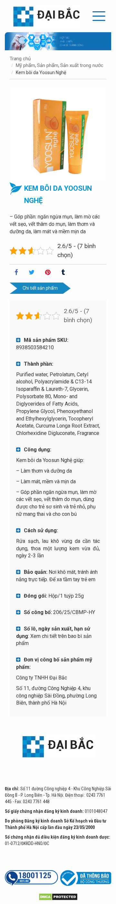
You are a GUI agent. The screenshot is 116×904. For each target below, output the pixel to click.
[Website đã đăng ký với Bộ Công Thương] (84, 878)
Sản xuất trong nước (81, 65)
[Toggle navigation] (99, 16)
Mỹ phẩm (25, 65)
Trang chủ (20, 59)
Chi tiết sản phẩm (40, 288)
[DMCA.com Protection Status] (58, 896)
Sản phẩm (47, 65)
